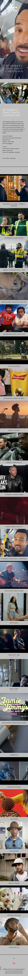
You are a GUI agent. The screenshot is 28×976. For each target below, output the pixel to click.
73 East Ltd (10, 969)
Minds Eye (12, 158)
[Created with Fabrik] (0, 968)
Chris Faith (5, 158)
